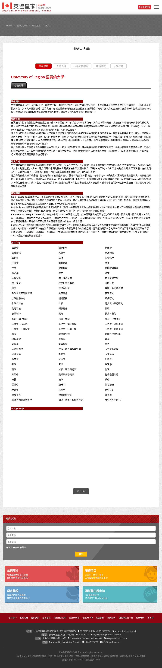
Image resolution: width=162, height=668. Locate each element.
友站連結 (100, 617)
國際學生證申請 (126, 617)
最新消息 (35, 617)
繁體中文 (146, 7)
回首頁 (150, 617)
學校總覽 (36, 25)
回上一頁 (81, 491)
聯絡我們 (140, 617)
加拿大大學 (22, 25)
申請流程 (101, 66)
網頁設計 (90, 659)
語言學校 (46, 617)
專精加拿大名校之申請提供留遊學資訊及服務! (17, 574)
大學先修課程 (81, 66)
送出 (81, 554)
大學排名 (118, 66)
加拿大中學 (88, 617)
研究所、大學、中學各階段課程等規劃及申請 (96, 574)
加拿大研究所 (60, 617)
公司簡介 (12, 617)
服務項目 (24, 617)
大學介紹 (61, 66)
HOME (9, 25)
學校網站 (18, 85)
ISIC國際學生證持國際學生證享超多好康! (96, 594)
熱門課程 (111, 617)
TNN (98, 659)
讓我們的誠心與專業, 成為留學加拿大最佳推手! (18, 594)
